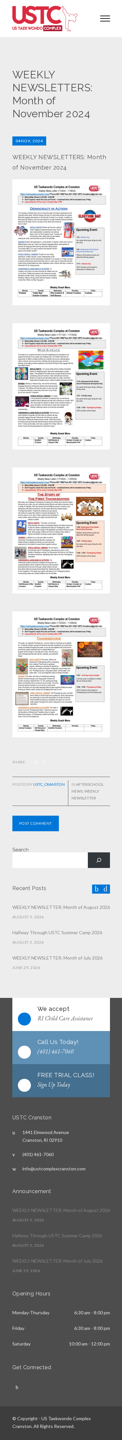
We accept (53, 1008)
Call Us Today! (58, 1042)
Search (20, 850)
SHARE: (19, 761)
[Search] (99, 860)
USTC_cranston (49, 784)
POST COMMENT (35, 823)
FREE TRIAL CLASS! (66, 1075)
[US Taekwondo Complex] (51, 18)
